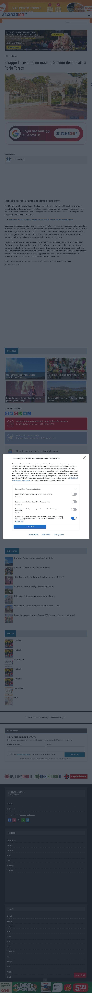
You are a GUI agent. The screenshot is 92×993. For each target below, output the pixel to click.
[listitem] (46, 489)
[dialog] (46, 496)
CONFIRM (30, 526)
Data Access (46, 535)
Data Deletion (33, 535)
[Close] (85, 458)
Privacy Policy (59, 535)
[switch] (74, 494)
